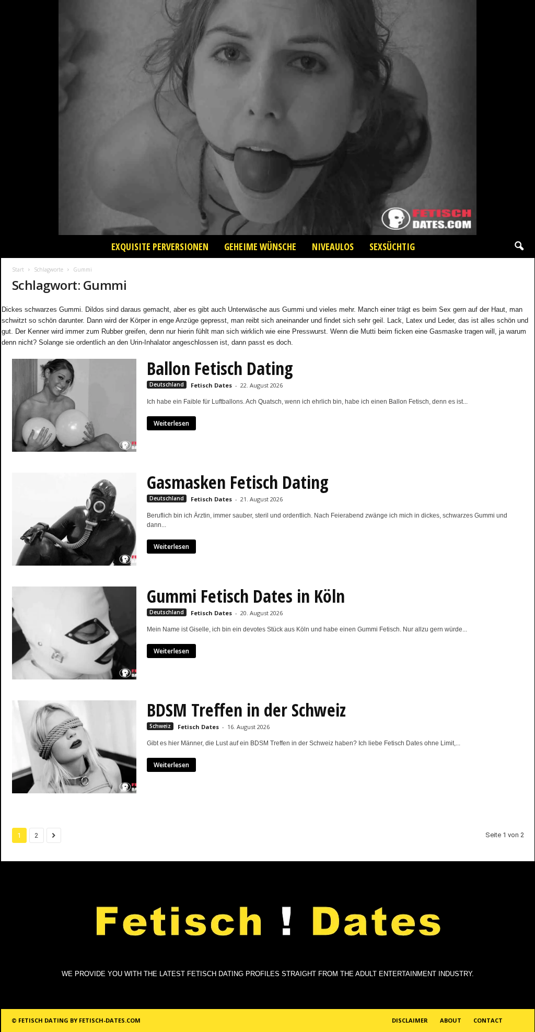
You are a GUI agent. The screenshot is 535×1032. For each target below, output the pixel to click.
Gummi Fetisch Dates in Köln (246, 596)
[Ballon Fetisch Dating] (74, 405)
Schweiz (160, 726)
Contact (488, 1020)
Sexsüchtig (392, 246)
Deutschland (166, 384)
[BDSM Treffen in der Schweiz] (74, 746)
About (450, 1020)
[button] (518, 246)
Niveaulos (333, 246)
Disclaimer (410, 1020)
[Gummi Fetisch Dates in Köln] (74, 633)
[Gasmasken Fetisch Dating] (74, 519)
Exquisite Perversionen (159, 246)
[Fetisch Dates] (267, 117)
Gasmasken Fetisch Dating (238, 482)
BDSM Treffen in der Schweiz (246, 710)
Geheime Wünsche (260, 246)
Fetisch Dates (211, 385)
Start (18, 269)
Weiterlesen (171, 423)
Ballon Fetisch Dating (220, 368)
